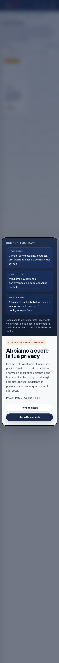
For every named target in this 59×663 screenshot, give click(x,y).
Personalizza (29, 407)
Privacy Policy (14, 397)
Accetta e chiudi (29, 417)
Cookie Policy (32, 397)
